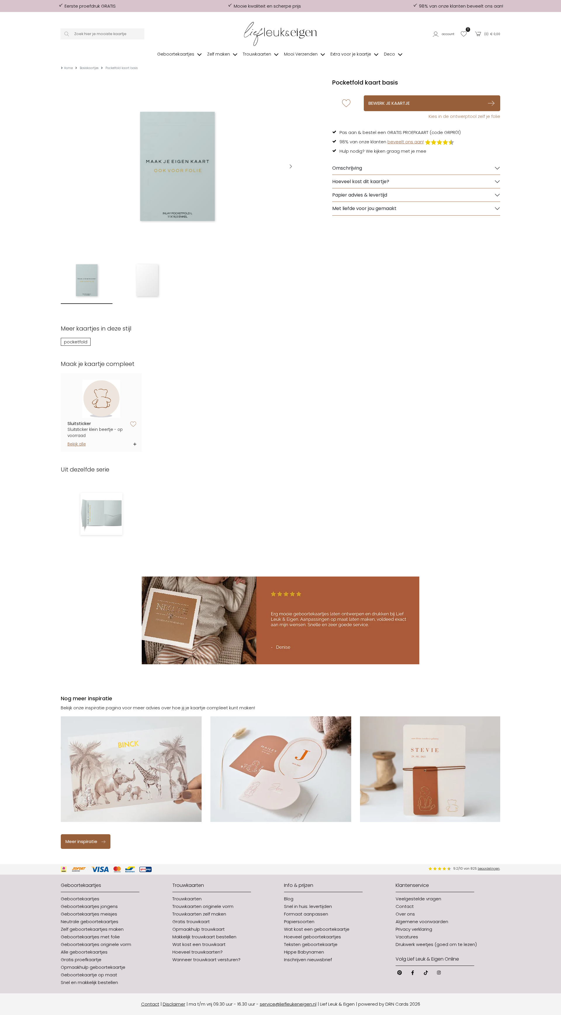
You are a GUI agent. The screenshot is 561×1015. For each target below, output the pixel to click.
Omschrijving (347, 168)
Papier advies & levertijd (359, 195)
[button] (444, 34)
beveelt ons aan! (405, 142)
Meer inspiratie (81, 841)
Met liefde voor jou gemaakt (364, 208)
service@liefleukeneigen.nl (288, 1004)
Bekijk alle (76, 444)
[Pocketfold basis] (101, 514)
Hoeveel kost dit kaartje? (360, 181)
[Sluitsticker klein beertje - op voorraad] (101, 399)
